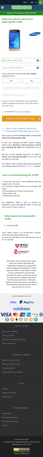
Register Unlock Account (10, 360)
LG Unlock (5, 425)
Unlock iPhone (7, 413)
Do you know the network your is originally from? (19, 75)
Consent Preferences (21, 453)
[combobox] (21, 88)
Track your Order (8, 335)
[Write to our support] (32, 2)
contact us (30, 166)
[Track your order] (36, 2)
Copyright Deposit (22, 442)
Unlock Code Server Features (12, 372)
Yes (11, 80)
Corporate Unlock (8, 368)
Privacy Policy (7, 397)
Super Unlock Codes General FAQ (14, 339)
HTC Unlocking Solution (10, 421)
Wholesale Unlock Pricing (11, 364)
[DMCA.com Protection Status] (21, 450)
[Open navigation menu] (2, 8)
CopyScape (16, 444)
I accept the (18, 111)
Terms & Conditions (23, 111)
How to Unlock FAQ (8, 343)
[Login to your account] (40, 2)
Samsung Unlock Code (10, 417)
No (32, 80)
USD (24, 2)
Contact (5, 389)
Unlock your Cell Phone (10, 331)
